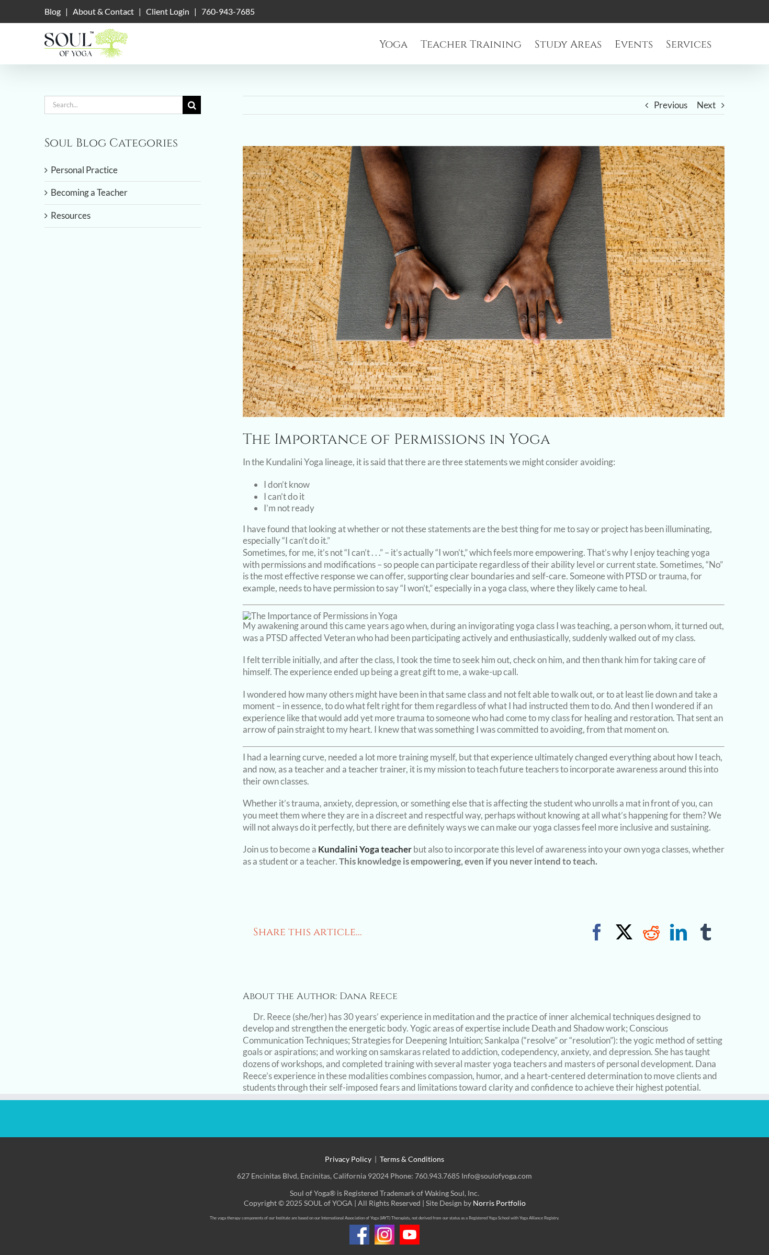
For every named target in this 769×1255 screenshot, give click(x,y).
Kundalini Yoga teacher (365, 849)
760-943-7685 (228, 11)
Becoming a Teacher (89, 192)
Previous (670, 104)
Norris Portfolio (499, 1202)
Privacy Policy (348, 1159)
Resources (71, 215)
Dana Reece (369, 996)
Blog (52, 11)
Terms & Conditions (412, 1159)
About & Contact (103, 11)
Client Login (167, 11)
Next (706, 104)
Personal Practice (84, 169)
